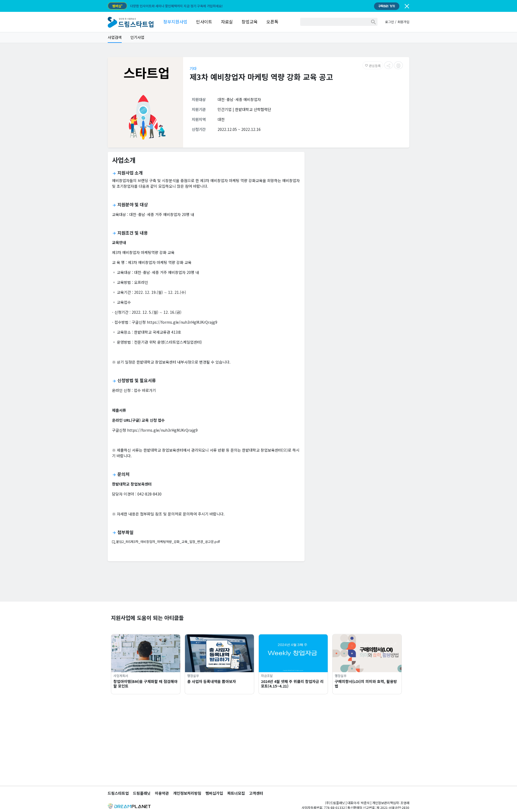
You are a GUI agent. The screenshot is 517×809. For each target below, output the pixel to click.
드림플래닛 (142, 793)
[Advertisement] (359, 194)
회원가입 (403, 21)
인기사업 (137, 37)
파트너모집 (236, 793)
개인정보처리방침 (187, 793)
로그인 (389, 21)
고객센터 (256, 793)
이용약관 (162, 793)
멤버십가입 (214, 793)
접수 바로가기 (145, 390)
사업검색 (115, 37)
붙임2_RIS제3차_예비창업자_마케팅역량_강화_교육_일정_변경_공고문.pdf (167, 541)
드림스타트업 (118, 793)
